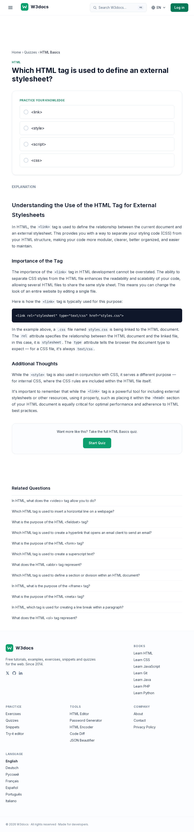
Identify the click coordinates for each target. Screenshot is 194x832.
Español (12, 788)
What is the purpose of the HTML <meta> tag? (48, 597)
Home (16, 52)
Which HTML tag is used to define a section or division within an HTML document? (76, 575)
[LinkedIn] (21, 673)
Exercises (13, 714)
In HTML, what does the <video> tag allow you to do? (54, 501)
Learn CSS (142, 660)
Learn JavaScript (147, 666)
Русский (12, 774)
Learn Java (142, 680)
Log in (179, 7)
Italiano (11, 801)
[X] (7, 673)
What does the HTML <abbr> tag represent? (47, 565)
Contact (140, 720)
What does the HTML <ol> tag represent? (44, 618)
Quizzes (30, 52)
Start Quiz (97, 443)
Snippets (12, 727)
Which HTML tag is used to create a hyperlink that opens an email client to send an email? (82, 533)
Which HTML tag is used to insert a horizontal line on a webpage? (63, 511)
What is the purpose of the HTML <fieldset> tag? (50, 522)
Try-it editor (15, 734)
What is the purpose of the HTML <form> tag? (48, 543)
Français (12, 781)
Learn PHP (142, 686)
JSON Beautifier (82, 740)
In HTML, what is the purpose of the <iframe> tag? (51, 586)
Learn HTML (143, 653)
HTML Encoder (81, 727)
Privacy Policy (145, 727)
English (12, 761)
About (138, 714)
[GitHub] (14, 673)
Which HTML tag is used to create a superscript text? (53, 554)
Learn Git (140, 673)
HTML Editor (79, 714)
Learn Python (144, 693)
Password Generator (86, 720)
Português (14, 794)
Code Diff (77, 734)
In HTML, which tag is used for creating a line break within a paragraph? (67, 607)
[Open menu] (10, 7)
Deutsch (12, 768)
